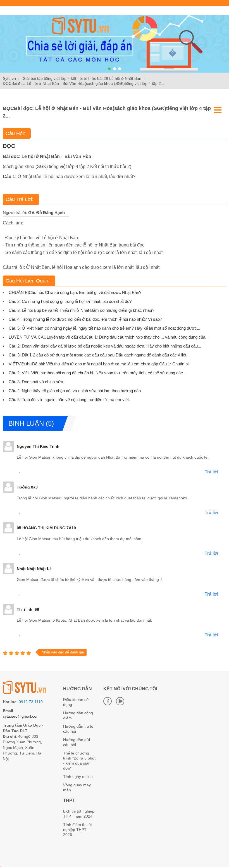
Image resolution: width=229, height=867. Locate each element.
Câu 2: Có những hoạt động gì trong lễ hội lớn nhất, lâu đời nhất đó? (70, 301)
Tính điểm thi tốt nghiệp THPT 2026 (77, 829)
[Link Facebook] (107, 701)
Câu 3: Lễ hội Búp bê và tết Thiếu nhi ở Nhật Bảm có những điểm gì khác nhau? (81, 310)
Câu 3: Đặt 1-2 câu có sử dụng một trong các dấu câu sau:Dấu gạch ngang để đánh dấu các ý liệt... (99, 355)
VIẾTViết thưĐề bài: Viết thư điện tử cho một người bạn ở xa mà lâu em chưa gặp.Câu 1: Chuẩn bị (99, 363)
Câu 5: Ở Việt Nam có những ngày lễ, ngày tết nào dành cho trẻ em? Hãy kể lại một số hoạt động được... (104, 328)
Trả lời (211, 472)
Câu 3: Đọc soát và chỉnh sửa (36, 381)
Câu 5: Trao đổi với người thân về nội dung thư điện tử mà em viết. (69, 399)
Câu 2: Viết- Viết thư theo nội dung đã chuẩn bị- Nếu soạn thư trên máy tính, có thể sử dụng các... (97, 372)
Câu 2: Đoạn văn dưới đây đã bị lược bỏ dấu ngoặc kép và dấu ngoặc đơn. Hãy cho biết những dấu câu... (105, 346)
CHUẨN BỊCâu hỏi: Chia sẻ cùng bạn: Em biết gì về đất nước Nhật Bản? (75, 292)
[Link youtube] (120, 701)
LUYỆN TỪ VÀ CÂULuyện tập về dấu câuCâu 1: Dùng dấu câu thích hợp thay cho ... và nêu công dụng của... (109, 337)
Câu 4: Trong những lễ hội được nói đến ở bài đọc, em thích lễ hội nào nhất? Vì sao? (85, 319)
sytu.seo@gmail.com (21, 716)
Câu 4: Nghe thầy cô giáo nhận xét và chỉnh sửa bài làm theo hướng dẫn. (75, 390)
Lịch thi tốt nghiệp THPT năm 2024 (78, 813)
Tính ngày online (78, 776)
